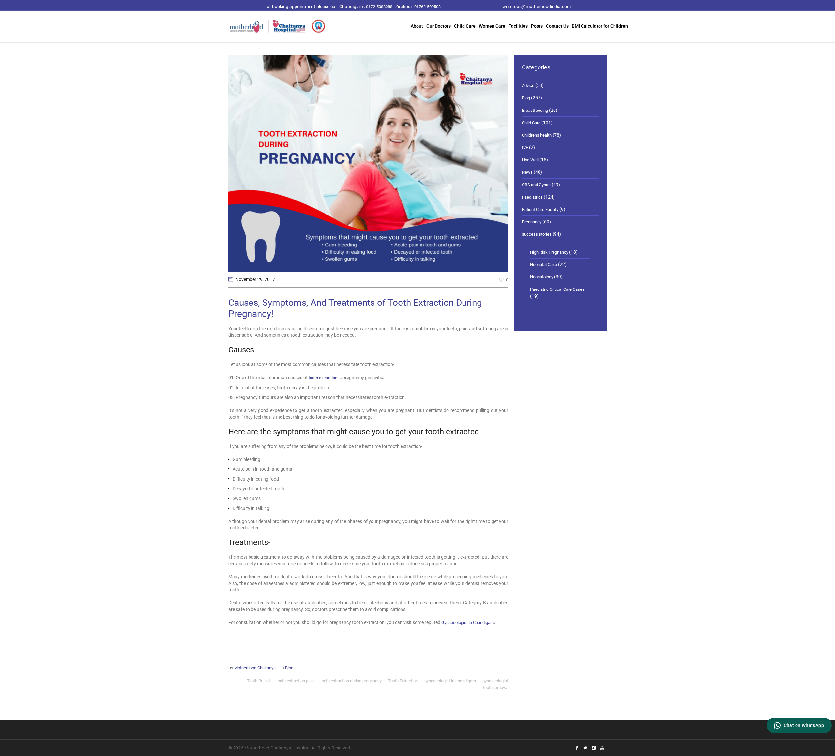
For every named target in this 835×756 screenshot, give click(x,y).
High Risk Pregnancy (549, 252)
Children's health (537, 135)
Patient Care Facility (540, 209)
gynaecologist (495, 680)
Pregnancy (531, 221)
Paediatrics (532, 197)
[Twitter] (585, 747)
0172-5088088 (378, 6)
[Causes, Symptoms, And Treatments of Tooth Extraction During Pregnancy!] (368, 163)
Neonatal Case (543, 264)
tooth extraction (323, 377)
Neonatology (541, 276)
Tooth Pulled (258, 680)
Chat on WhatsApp (804, 725)
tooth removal (495, 687)
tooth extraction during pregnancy (351, 680)
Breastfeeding (535, 110)
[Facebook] (576, 747)
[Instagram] (593, 747)
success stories (537, 234)
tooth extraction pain (295, 680)
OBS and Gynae (536, 184)
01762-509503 (427, 6)
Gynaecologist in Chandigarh (467, 622)
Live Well (530, 159)
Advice (528, 85)
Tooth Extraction (403, 680)
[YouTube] (602, 747)
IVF (525, 147)
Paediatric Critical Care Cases (557, 289)
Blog (289, 667)
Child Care (531, 122)
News (527, 172)
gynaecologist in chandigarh (450, 680)
